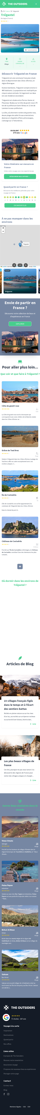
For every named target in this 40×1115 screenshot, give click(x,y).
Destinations (8, 1035)
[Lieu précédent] (14, 265)
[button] (20, 131)
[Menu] (36, 4)
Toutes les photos (32, 50)
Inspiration (8, 1030)
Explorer (20, 324)
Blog (5, 1090)
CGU (24, 1107)
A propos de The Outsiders (13, 1056)
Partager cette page (11, 1073)
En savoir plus (20, 205)
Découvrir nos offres (20, 176)
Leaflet (4, 266)
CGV (29, 1107)
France (7, 11)
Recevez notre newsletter (13, 1060)
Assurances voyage (11, 1065)
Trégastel (16, 11)
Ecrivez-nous (8, 1085)
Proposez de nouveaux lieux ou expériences (20, 1069)
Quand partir (8, 1039)
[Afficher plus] (20, 566)
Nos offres (7, 1044)
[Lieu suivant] (26, 265)
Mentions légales (15, 1107)
